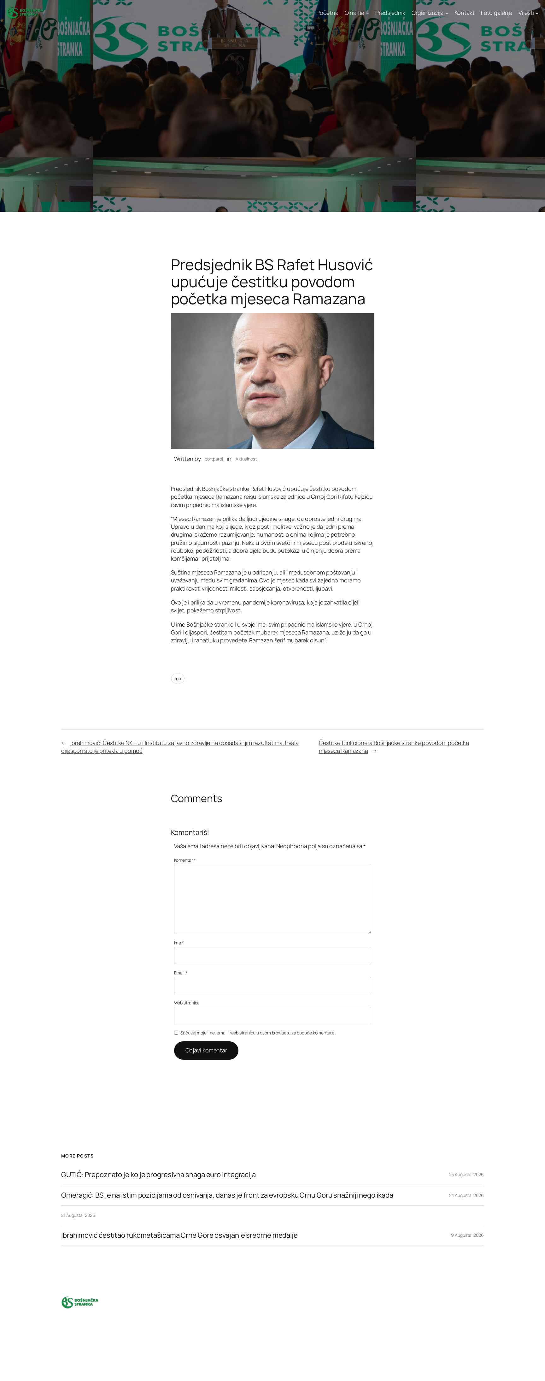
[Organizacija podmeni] (446, 13)
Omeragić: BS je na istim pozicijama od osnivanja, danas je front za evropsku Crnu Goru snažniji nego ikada (227, 1195)
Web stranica (187, 1003)
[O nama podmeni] (367, 13)
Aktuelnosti (247, 459)
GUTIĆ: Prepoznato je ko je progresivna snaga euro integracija (158, 1175)
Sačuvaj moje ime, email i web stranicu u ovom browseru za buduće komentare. (257, 1033)
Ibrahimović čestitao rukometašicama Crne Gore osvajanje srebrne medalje (179, 1235)
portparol (214, 459)
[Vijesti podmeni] (537, 13)
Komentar (185, 860)
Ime (179, 943)
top (177, 679)
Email (180, 973)
